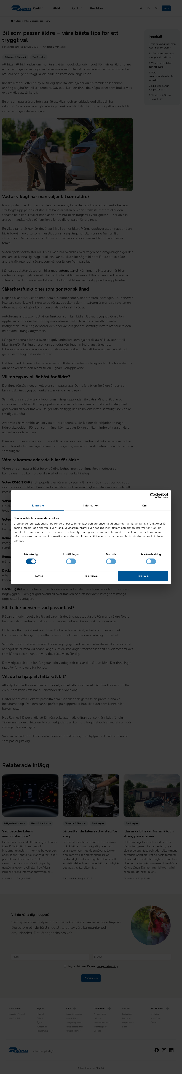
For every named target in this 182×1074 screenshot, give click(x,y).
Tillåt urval (91, 576)
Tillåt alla (143, 576)
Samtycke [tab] (38, 505)
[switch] (71, 561)
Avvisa (39, 576)
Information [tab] (90, 505)
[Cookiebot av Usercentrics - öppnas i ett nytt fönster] (152, 495)
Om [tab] (144, 505)
